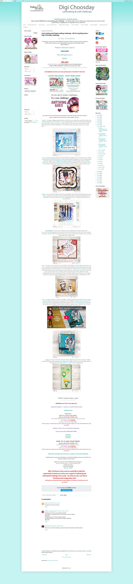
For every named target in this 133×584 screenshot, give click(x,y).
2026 (98, 115)
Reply (46, 506)
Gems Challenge (84, 24)
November (100, 150)
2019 (98, 173)
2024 (98, 119)
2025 (98, 117)
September (100, 153)
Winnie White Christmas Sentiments (52, 123)
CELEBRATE (47, 163)
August (100, 155)
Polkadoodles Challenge (64, 24)
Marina (47, 359)
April (99, 163)
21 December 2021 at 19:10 (54, 502)
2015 (98, 180)
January (100, 169)
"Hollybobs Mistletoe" (65, 359)
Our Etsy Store (41, 24)
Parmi (43, 265)
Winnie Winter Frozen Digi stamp (80, 268)
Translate (34, 122)
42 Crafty (68, 434)
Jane (43, 157)
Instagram (25, 27)
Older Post (88, 554)
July (99, 157)
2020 (98, 171)
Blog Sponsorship (103, 24)
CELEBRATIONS (59, 160)
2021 (98, 124)
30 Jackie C (68, 436)
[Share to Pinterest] (66, 495)
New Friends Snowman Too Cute (56, 121)
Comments (28, 71)
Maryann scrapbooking (50, 511)
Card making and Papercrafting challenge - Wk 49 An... (102, 146)
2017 (98, 177)
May (99, 161)
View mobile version (66, 557)
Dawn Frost (47, 525)
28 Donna (68, 437)
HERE (65, 420)
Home (24, 24)
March (99, 165)
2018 (98, 175)
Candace (44, 120)
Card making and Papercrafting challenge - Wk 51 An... (102, 135)
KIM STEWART (49, 230)
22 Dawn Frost (68, 410)
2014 (98, 182)
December (100, 126)
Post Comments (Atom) (53, 560)
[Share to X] (63, 495)
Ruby (87, 195)
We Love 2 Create (68, 468)
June (99, 159)
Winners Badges (93, 24)
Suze (46, 502)
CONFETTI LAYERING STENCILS (64, 162)
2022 (98, 122)
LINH (43, 299)
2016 (98, 178)
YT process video (76, 305)
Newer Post (44, 554)
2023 (98, 120)
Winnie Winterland (81, 121)
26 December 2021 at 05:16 (57, 525)
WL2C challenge (75, 24)
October (100, 151)
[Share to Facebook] (64, 495)
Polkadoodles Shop (32, 24)
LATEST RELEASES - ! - (64, 76)
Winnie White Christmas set (61, 233)
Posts (27, 69)
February (100, 167)
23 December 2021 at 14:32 (62, 511)
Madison (44, 194)
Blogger (69, 568)
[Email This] (60, 495)
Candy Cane (78, 232)
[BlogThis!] (62, 495)
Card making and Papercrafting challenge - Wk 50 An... (102, 140)
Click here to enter (66, 490)
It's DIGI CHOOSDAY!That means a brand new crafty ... (103, 129)
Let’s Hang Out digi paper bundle (81, 302)
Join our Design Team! (52, 24)
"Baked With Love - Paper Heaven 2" (68, 362)
